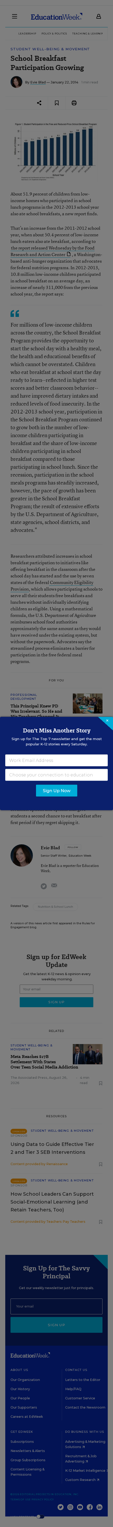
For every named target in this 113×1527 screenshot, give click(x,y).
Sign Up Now (56, 790)
